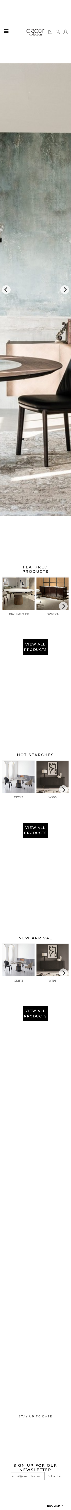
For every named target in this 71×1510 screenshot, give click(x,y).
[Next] (64, 289)
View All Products (35, 647)
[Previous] (6, 289)
